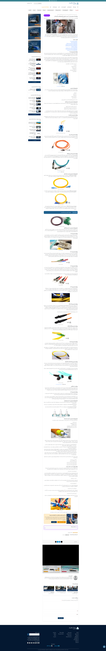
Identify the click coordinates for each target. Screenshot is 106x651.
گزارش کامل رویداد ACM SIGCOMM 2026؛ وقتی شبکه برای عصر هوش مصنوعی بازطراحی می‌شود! (32, 64)
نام (77, 610)
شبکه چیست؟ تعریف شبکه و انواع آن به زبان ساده (32, 137)
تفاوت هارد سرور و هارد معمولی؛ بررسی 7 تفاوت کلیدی (32, 89)
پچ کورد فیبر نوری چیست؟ (73, 41)
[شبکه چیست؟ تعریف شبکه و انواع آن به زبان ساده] (38, 137)
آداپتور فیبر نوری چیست (59, 384)
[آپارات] (37, 643)
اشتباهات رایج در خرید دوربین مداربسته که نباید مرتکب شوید (73, 592)
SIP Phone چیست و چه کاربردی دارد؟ (61, 591)
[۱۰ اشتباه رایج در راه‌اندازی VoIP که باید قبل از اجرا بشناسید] (49, 588)
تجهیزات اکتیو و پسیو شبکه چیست (66, 212)
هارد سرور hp (54, 10)
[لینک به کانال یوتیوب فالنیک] (38, 643)
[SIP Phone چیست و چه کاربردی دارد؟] (60, 588)
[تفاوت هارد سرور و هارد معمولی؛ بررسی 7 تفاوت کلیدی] (38, 90)
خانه (76, 14)
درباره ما (55, 635)
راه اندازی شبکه (70, 512)
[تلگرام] (31, 643)
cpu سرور (45, 10)
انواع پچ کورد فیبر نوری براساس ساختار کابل (71, 44)
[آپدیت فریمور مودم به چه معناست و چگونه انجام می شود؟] (38, 133)
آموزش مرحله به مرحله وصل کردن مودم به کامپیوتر (32, 130)
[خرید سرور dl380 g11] (52, 569)
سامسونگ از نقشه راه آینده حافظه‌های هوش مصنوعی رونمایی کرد (32, 78)
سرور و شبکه (74, 14)
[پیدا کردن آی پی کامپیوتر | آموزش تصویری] (38, 127)
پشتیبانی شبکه (69, 635)
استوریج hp (77, 635)
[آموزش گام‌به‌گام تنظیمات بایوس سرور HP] (38, 108)
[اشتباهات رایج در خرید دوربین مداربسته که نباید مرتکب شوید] (72, 588)
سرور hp (59, 10)
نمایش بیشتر (35, 114)
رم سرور (49, 10)
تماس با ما (54, 636)
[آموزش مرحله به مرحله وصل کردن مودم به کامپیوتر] (38, 130)
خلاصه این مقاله (47, 15)
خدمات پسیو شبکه (73, 10)
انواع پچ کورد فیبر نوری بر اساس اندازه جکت (71, 49)
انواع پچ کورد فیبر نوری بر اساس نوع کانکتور (71, 45)
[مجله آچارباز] (56, 646)
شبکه (72, 14)
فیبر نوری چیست (59, 86)
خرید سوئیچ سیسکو (33, 10)
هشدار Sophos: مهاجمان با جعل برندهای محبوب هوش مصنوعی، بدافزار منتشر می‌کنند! (32, 60)
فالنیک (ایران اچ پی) (41, 649)
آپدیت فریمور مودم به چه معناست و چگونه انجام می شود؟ (32, 133)
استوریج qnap (76, 636)
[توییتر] (33, 643)
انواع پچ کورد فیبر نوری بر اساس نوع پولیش (71, 47)
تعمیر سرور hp (39, 10)
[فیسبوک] (35, 643)
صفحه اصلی (54, 632)
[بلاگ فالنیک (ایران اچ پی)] (74, 3)
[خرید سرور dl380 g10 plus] (70, 569)
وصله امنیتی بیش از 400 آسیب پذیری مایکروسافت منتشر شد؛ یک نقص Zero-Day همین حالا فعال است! (32, 74)
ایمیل (77, 614)
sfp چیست (58, 171)
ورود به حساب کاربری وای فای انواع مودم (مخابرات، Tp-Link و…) (32, 123)
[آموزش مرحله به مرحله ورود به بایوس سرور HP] (38, 111)
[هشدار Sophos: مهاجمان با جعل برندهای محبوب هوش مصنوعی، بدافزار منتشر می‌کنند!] (38, 60)
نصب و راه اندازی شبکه (68, 636)
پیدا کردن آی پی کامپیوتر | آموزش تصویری (32, 127)
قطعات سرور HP (61, 632)
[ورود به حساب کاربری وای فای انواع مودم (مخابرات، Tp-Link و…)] (38, 123)
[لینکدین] (29, 643)
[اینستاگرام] (27, 643)
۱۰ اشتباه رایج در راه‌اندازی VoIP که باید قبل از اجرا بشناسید (49, 592)
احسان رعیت (70, 576)
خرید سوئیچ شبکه (76, 638)
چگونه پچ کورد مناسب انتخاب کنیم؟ (72, 50)
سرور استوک (77, 642)
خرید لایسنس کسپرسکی (65, 10)
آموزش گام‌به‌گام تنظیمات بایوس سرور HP (32, 108)
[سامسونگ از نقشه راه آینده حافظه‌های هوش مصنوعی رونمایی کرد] (38, 78)
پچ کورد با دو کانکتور (74, 46)
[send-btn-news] (28, 634)
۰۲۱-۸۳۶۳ (28, 3)
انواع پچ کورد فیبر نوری (74, 42)
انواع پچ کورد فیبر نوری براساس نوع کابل (71, 43)
